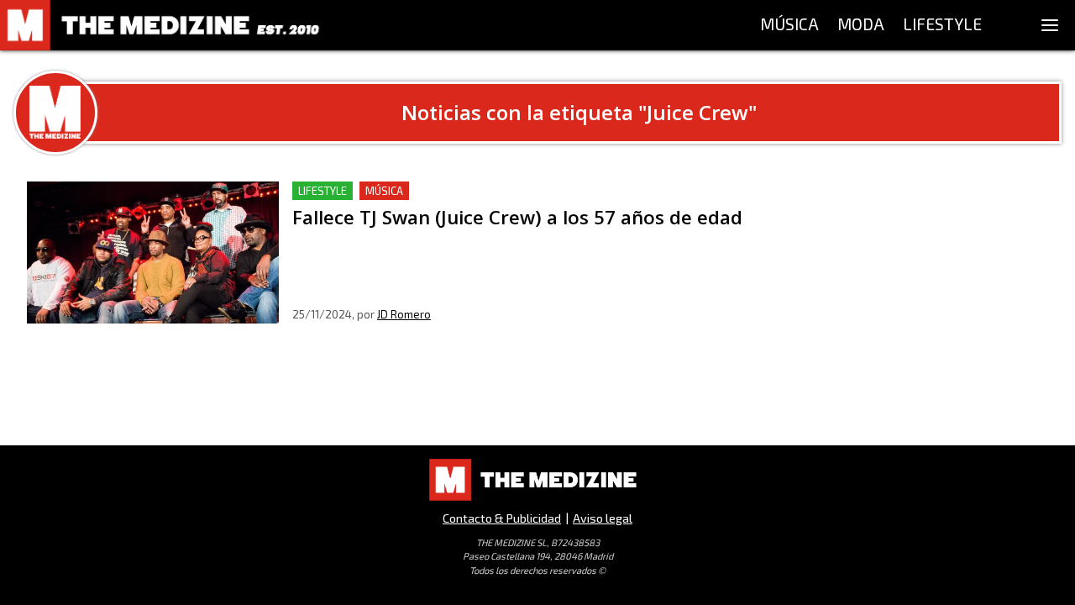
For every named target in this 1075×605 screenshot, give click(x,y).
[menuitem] (789, 25)
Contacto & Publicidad (502, 518)
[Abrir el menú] (1050, 25)
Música (384, 190)
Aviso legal (602, 518)
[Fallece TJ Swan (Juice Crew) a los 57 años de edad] (153, 253)
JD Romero (404, 314)
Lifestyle (322, 190)
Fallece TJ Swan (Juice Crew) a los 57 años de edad (444, 191)
